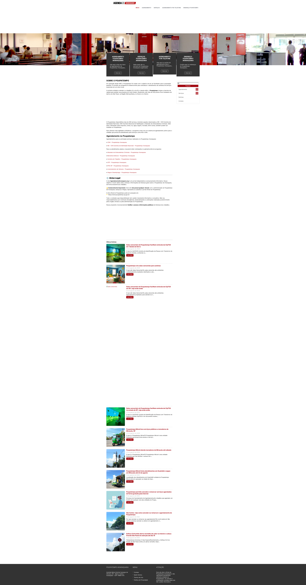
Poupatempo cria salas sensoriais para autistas (143, 266)
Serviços (157, 7)
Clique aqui (117, 73)
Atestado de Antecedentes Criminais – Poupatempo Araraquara (126, 152)
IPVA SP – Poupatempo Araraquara (118, 166)
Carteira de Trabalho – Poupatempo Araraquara (122, 159)
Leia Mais (130, 255)
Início (137, 7)
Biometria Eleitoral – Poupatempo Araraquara (121, 156)
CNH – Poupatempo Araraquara (117, 142)
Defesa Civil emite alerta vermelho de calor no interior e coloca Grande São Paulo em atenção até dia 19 (148, 534)
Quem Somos (138, 575)
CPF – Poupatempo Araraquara (116, 162)
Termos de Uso (138, 577)
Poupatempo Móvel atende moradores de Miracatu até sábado (148, 450)
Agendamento (146, 7)
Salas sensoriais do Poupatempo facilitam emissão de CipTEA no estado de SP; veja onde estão (148, 409)
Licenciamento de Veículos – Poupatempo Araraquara (123, 169)
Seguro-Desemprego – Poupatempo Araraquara (122, 172)
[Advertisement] (153, 20)
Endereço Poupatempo (190, 7)
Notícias (181, 97)
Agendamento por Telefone (171, 7)
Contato (181, 101)
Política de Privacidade (141, 580)
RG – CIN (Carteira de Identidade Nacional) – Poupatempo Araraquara (129, 145)
